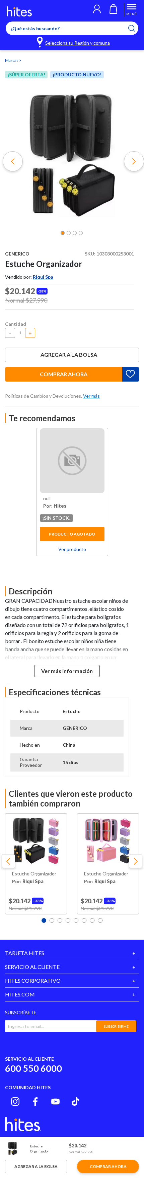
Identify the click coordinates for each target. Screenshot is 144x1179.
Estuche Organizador (34, 873)
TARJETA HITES (24, 953)
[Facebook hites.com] (35, 1101)
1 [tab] (44, 920)
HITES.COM (20, 994)
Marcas (12, 60)
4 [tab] (68, 920)
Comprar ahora (63, 374)
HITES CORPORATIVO (33, 980)
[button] (97, 9)
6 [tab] (84, 920)
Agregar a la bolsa (69, 354)
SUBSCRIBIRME (116, 1026)
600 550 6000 (33, 1068)
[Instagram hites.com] (15, 1101)
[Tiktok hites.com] (75, 1101)
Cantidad (15, 324)
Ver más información (67, 671)
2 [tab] (52, 920)
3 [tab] (60, 920)
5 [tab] (76, 920)
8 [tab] (100, 920)
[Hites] (19, 11)
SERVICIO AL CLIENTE (32, 967)
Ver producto (72, 549)
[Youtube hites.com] (55, 1101)
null (47, 498)
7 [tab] (92, 920)
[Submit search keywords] (136, 28)
